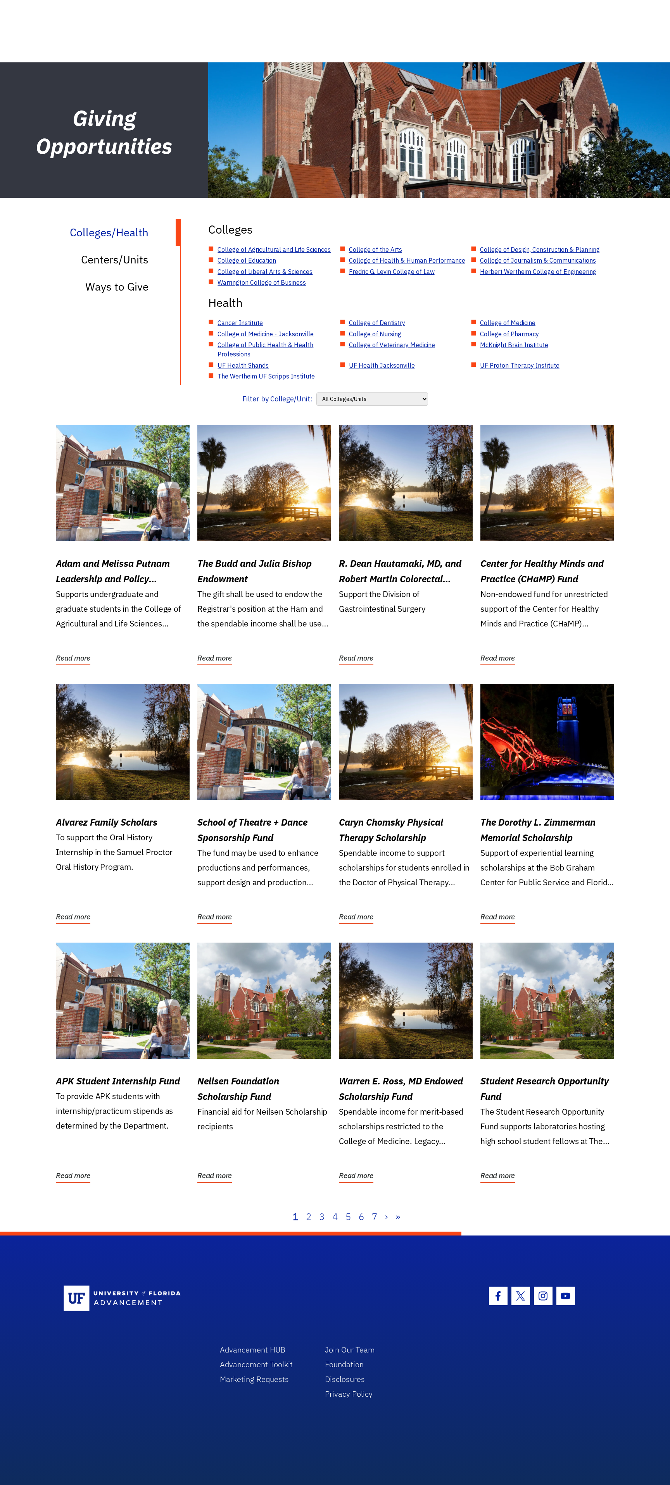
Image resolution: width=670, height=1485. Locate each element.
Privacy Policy (349, 1394)
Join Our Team (350, 1349)
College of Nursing (375, 334)
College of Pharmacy (509, 334)
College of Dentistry (377, 323)
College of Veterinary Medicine (392, 345)
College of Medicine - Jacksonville (266, 334)
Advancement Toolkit (256, 1364)
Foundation (344, 1364)
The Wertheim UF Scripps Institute (266, 376)
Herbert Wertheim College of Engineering (538, 271)
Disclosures (345, 1379)
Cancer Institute (240, 323)
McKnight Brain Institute (514, 345)
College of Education (247, 260)
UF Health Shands (243, 365)
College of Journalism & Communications (538, 260)
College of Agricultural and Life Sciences (274, 249)
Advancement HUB (252, 1349)
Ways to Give (117, 286)
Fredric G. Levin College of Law (392, 271)
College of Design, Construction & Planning (540, 249)
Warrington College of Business (262, 282)
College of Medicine (507, 323)
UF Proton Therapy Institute (519, 365)
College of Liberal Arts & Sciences (265, 271)
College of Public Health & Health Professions (265, 349)
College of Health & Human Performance (407, 260)
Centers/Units (115, 259)
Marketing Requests (254, 1379)
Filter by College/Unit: (277, 398)
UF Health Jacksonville (382, 365)
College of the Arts (375, 249)
